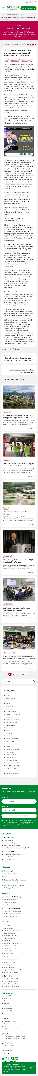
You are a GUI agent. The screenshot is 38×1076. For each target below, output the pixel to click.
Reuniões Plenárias (11, 768)
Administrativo (10, 698)
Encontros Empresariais (10, 900)
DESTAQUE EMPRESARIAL (13, 714)
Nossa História (8, 998)
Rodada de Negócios (10, 902)
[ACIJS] (13, 8)
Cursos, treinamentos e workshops (14, 874)
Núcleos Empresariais (9, 653)
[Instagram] (27, 2)
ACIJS (22, 15)
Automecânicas (8, 928)
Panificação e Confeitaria (11, 946)
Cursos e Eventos (11, 712)
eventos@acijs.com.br (19, 123)
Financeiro (9, 736)
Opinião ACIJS (10, 752)
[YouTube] (36, 2)
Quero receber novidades (17, 816)
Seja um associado (27, 8)
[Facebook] (33, 2)
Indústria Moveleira (9, 938)
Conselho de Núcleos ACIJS (11, 979)
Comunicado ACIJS (11, 706)
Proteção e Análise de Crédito (12, 911)
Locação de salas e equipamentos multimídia (17, 848)
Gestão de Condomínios (11, 960)
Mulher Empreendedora (11, 984)
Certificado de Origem (10, 843)
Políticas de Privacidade (10, 1029)
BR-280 (6, 508)
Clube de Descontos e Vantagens (13, 854)
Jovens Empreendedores (11, 981)
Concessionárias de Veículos (12, 931)
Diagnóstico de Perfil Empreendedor (14, 885)
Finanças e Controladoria (11, 936)
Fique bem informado (13, 15)
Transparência (8, 1008)
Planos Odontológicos (10, 859)
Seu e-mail (4, 806)
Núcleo (8, 747)
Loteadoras (7, 941)
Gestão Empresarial (12, 738)
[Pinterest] (28, 45)
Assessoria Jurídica (9, 840)
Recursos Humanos (12, 760)
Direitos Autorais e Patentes (12, 914)
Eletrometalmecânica (10, 933)
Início (3, 15)
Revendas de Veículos (10, 948)
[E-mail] (36, 45)
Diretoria (6, 1003)
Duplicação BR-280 (11, 722)
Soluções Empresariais (12, 773)
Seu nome (4, 797)
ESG (5, 1013)
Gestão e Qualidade (9, 962)
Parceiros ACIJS (8, 1011)
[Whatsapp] (33, 45)
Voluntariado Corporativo (11, 986)
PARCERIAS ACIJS (11, 757)
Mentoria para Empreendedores (13, 888)
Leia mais (30, 428)
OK (31, 1068)
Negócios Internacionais (11, 943)
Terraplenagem (8, 951)
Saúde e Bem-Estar (9, 967)
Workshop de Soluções (10, 905)
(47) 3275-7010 (10, 1045)
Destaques (24, 60)
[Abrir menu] (3, 8)
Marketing (7, 965)
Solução (8, 771)
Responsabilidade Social (13, 763)
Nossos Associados (9, 1001)
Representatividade (9, 1006)
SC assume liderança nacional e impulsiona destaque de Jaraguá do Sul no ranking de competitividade (18, 418)
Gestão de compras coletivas (12, 845)
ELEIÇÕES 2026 (8, 604)
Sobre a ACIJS (7, 996)
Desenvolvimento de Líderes (12, 883)
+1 (31, 60)
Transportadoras (8, 953)
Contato (6, 1026)
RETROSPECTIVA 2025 (12, 765)
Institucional (10, 741)
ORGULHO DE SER (11, 755)
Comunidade (7, 460)
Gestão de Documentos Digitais (13, 916)
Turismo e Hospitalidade (11, 972)
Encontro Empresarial (12, 728)
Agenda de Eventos (9, 1021)
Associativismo (14, 60)
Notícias (8, 744)
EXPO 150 (9, 733)
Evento (8, 730)
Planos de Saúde (8, 857)
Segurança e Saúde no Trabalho (13, 970)
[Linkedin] (30, 2)
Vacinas (6, 862)
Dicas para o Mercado (12, 720)
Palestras (6, 876)
